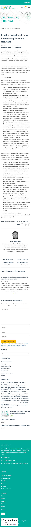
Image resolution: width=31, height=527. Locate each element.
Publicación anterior (8, 259)
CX (9, 389)
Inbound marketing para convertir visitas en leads (15, 425)
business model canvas (15, 383)
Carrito (3, 509)
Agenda (3, 498)
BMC (2, 383)
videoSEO (11, 405)
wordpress (20, 405)
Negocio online (5, 370)
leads (7, 396)
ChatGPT (4, 385)
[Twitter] (25, 224)
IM (10, 394)
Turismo (3, 375)
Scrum (17, 400)
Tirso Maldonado (15, 241)
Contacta (3, 486)
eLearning (3, 364)
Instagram (3, 501)
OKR (3, 400)
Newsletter (4, 493)
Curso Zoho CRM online (8, 419)
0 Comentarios (17, 47)
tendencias (8, 403)
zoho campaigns (9, 407)
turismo (21, 403)
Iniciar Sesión (27, 2)
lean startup (11, 396)
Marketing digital (16, 28)
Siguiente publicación (23, 259)
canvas (25, 383)
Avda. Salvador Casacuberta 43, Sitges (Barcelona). (16, 463)
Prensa (3, 506)
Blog (8, 28)
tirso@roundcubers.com (9, 460)
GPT (7, 394)
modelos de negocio (17, 398)
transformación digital (14, 448)
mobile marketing (10, 221)
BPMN (5, 383)
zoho (2, 407)
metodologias (19, 396)
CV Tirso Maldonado (6, 475)
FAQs (2, 504)
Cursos (3, 496)
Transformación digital (6, 373)
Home (2, 28)
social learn (3, 403)
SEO (20, 400)
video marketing (20, 221)
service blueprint (25, 400)
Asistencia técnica (5, 488)
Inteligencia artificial (6, 366)
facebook (3, 394)
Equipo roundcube (5, 478)
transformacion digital (14, 403)
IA (9, 394)
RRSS (14, 400)
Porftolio (3, 481)
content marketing (13, 385)
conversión (22, 385)
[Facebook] (22, 224)
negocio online (26, 398)
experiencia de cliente (17, 392)
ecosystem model (14, 389)
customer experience (11, 387)
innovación (14, 394)
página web (8, 400)
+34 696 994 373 (7, 457)
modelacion (7, 398)
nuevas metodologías (13, 452)
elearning (21, 389)
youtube (26, 221)
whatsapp (16, 405)
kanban (3, 396)
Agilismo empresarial (6, 361)
